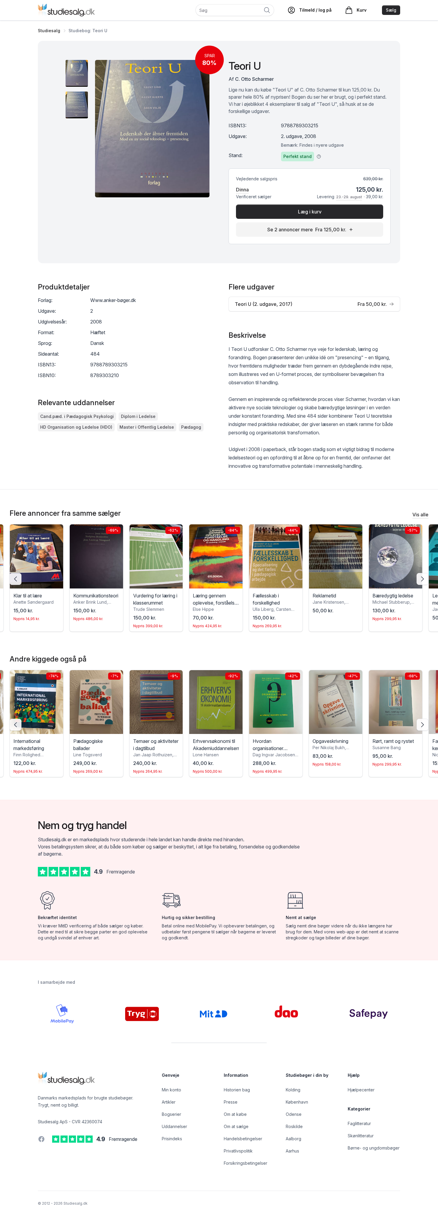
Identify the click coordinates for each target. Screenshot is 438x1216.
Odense (294, 1114)
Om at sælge (236, 1126)
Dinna (242, 190)
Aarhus (292, 1150)
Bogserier (171, 1114)
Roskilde (294, 1126)
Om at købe (235, 1114)
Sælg (391, 10)
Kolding (293, 1089)
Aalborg (293, 1138)
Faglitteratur (359, 1123)
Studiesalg (49, 30)
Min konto (171, 1089)
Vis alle (420, 515)
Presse (230, 1102)
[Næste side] (422, 579)
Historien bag (237, 1089)
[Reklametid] (335, 556)
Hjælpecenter (361, 1089)
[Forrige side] (15, 579)
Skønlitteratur (361, 1135)
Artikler (168, 1102)
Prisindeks (172, 1138)
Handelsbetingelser (243, 1138)
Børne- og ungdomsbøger (374, 1147)
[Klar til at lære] (36, 556)
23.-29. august (349, 197)
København (297, 1102)
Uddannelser (174, 1126)
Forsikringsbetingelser (245, 1163)
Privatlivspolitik (238, 1150)
